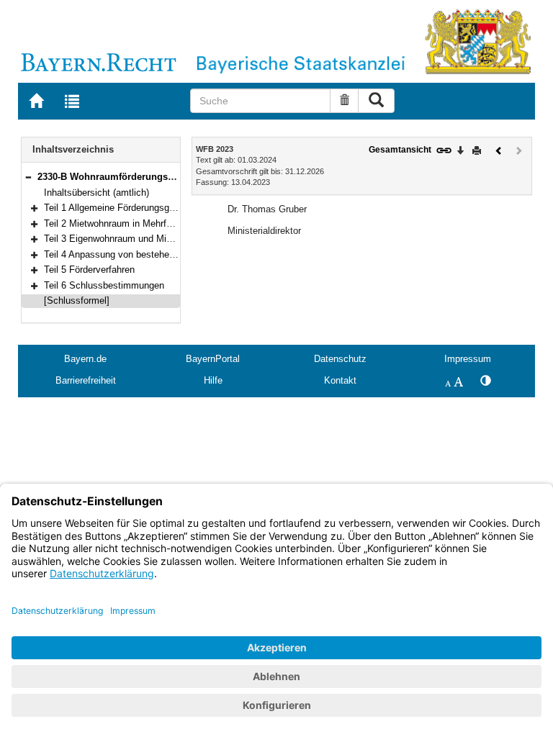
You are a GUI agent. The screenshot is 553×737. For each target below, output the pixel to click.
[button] (28, 176)
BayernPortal (213, 358)
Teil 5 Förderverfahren (89, 269)
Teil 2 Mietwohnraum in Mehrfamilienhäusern (136, 223)
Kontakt (340, 380)
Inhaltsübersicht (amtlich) (96, 192)
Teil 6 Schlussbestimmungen (104, 285)
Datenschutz (340, 358)
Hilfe (213, 380)
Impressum (467, 358)
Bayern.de (85, 358)
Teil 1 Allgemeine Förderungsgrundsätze (127, 207)
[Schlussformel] (76, 300)
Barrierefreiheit (85, 380)
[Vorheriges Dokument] (499, 149)
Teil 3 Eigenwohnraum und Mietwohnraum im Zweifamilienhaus (174, 238)
